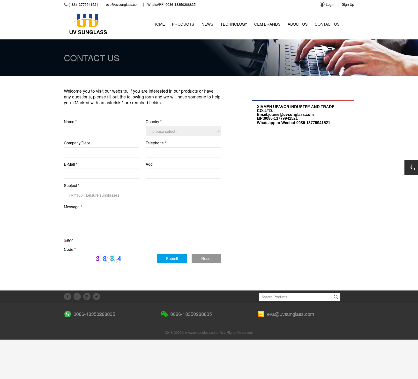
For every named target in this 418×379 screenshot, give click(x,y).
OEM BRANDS (267, 24)
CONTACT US (327, 24)
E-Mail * (70, 164)
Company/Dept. (77, 143)
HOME (159, 24)
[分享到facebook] (67, 296)
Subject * (71, 185)
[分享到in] (77, 296)
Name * (70, 122)
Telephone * (156, 143)
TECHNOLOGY (233, 24)
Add (149, 164)
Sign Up (348, 4)
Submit (172, 258)
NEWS (207, 24)
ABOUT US (298, 24)
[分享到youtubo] (96, 296)
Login (330, 4)
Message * (73, 207)
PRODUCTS (183, 24)
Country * (154, 122)
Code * (70, 249)
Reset (206, 258)
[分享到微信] (86, 296)
